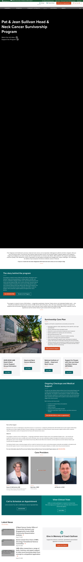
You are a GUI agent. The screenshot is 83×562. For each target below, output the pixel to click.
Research (79, 1)
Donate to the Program (24, 294)
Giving (42, 3)
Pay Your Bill (77, 3)
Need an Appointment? (64, 3)
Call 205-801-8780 (9, 294)
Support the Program (9, 40)
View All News (5, 524)
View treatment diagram (52, 348)
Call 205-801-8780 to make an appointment (57, 415)
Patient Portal (51, 3)
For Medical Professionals (48, 1)
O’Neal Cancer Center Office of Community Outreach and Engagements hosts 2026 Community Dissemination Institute (26, 531)
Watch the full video (8, 37)
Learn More (7, 372)
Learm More (61, 510)
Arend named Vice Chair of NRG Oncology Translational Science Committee (27, 542)
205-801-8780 (61, 449)
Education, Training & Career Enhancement (65, 1)
